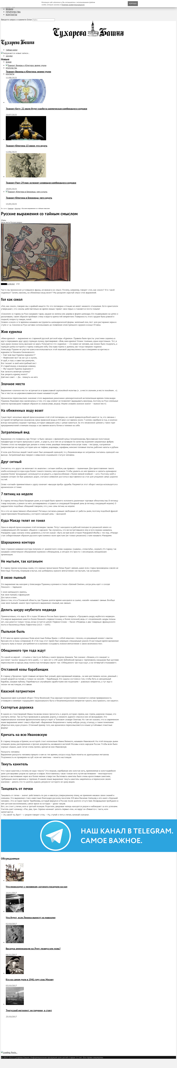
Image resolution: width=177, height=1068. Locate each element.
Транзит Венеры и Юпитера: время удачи (28, 71)
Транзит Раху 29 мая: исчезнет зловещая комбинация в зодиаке (41, 182)
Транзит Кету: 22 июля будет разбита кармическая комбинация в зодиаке (46, 108)
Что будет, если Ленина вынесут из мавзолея (30, 917)
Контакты (11, 14)
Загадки (9, 56)
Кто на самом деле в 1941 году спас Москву (30, 979)
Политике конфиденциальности (73, 5)
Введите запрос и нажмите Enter (16, 19)
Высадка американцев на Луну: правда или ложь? (33, 948)
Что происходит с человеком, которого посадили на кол (36, 886)
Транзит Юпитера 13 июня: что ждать (26, 145)
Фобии (9, 9)
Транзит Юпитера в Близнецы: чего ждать (29, 197)
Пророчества (13, 11)
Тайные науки (11, 50)
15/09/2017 (11, 284)
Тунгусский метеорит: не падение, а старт (29, 1010)
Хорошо (133, 3)
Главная (10, 208)
